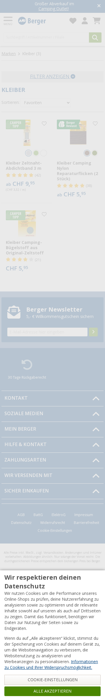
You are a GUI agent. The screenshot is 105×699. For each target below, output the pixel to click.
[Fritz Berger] (40, 20)
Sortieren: (10, 102)
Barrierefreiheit (86, 523)
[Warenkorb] (96, 21)
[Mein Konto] (84, 21)
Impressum (83, 515)
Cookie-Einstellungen (55, 531)
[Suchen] (95, 37)
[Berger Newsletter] (93, 332)
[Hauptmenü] (8, 21)
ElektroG (59, 515)
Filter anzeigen (50, 76)
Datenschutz (21, 523)
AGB (21, 515)
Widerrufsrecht (52, 523)
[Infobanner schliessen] (99, 6)
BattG (38, 515)
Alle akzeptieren (52, 691)
